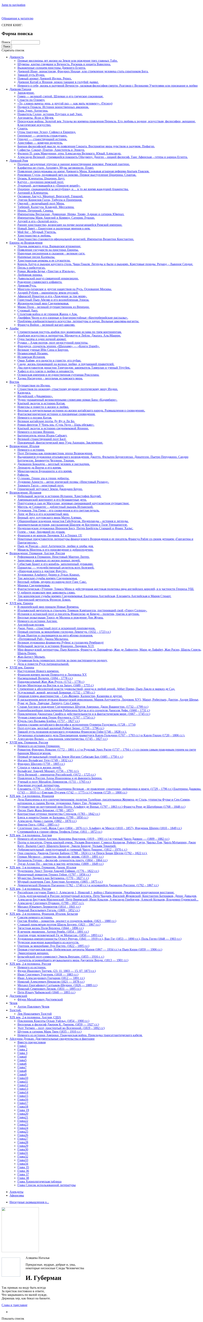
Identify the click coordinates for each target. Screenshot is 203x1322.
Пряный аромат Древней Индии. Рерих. (44, 78)
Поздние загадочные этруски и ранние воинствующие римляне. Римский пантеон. (73, 164)
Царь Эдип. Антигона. (32, 110)
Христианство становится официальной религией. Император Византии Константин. (75, 239)
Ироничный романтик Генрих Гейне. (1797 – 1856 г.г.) (54, 874)
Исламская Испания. (31, 357)
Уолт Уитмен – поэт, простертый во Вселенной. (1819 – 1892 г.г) (61, 1028)
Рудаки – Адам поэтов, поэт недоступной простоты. (52, 342)
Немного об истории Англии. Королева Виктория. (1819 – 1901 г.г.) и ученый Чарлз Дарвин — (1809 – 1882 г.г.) (93, 838)
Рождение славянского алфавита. (39, 282)
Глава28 (22, 1142)
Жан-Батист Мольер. (31, 656)
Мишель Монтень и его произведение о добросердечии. (55, 549)
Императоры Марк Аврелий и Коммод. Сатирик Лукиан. (56, 217)
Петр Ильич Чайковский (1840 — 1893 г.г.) (46, 992)
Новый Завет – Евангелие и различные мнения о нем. (53, 228)
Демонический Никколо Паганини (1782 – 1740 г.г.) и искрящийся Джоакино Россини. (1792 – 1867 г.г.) (88, 885)
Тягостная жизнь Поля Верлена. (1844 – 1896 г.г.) (50, 928)
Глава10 (22, 1078)
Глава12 (22, 1085)
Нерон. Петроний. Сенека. (35, 210)
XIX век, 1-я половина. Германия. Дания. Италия (43, 867)
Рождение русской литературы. (38, 785)
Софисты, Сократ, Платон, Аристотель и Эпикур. (51, 150)
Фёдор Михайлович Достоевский (40, 999)
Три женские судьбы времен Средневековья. (47, 578)
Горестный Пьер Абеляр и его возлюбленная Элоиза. (53, 299)
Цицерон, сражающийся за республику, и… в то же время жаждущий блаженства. (73, 189)
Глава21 (22, 1117)
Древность (17, 57)
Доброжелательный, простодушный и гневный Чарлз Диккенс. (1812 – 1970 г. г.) (72, 849)
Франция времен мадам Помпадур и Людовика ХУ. (52, 674)
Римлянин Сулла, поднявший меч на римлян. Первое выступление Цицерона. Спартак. (76, 175)
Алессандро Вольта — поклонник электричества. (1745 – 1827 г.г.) (62, 739)
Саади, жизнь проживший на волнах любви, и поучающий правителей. (65, 364)
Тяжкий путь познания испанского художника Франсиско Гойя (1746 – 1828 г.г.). (72, 731)
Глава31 (22, 1153)
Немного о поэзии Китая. (34, 417)
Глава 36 (23, 1170)
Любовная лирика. (30, 274)
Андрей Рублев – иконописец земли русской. (48, 292)
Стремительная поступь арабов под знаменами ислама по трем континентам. (69, 332)
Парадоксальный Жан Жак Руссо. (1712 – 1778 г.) (50, 681)
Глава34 (22, 1163)
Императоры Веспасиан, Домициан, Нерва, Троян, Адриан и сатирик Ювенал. (70, 214)
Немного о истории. (31, 449)
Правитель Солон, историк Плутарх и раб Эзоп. (50, 114)
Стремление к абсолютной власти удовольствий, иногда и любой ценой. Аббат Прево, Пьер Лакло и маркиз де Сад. (96, 689)
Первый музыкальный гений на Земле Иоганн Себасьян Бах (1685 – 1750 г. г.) (70, 756)
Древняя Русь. (26, 285)
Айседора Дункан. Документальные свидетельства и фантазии (52, 1038)
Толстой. (15, 1010)
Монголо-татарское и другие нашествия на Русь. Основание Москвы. (64, 289)
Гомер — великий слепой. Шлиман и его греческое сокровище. (60, 96)
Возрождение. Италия (24, 446)
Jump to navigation (13, 5)
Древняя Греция (20, 89)
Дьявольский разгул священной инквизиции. (48, 278)
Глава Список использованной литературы (46, 1185)
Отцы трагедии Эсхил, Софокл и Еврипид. (46, 132)
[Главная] (11, 1267)
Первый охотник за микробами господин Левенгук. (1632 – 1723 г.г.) (64, 631)
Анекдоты (16, 1191)
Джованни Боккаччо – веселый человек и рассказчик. (53, 464)
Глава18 (22, 1106)
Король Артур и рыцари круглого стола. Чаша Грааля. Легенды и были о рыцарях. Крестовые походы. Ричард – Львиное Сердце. (105, 264)
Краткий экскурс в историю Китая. (41, 403)
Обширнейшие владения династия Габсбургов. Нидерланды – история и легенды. (73, 521)
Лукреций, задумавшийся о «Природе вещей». (48, 185)
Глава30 (22, 1149)
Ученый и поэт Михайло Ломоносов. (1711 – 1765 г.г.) (54, 781)
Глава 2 (22, 1049)
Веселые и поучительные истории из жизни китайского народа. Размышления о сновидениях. (81, 410)
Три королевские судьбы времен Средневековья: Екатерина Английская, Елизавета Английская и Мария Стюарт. (94, 596)
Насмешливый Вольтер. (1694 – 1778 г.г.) (45, 678)
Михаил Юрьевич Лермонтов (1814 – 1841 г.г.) (48, 906)
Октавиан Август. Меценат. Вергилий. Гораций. (50, 196)
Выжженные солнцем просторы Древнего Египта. (51, 67)
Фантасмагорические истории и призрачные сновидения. (56, 414)
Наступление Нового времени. (38, 671)
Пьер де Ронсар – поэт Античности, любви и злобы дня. (55, 546)
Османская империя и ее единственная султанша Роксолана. (58, 374)
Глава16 (22, 1099)
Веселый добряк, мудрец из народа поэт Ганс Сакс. (52, 581)
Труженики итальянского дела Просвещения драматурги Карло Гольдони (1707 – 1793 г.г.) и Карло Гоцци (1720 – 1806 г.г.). (101, 735)
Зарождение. (25, 92)
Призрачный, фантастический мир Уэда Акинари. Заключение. (60, 442)
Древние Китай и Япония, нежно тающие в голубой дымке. (58, 82)
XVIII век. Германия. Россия (29, 742)
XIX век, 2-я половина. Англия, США (35, 1017)
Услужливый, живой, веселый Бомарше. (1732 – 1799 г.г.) (56, 692)
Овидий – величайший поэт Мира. (41, 203)
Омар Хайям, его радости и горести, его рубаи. (49, 360)
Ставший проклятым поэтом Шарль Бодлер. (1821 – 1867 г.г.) (58, 924)
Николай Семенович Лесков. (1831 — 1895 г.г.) (49, 988)
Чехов (13, 1003)
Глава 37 (23, 1174)
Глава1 (22, 1046)
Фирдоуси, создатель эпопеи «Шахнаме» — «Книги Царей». (58, 346)
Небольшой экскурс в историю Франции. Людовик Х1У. (55, 646)
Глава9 (22, 1074)
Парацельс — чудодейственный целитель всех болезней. (55, 567)
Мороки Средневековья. (33, 585)
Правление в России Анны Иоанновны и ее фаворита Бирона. (59, 778)
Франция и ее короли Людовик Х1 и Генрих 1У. (49, 535)
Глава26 (22, 1135)
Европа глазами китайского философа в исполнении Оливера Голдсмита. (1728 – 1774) (76, 724)
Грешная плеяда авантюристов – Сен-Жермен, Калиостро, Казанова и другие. (70, 696)
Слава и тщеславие (14, 1305)
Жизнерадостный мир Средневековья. (43, 303)
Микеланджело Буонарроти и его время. (44, 471)
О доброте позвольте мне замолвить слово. (46, 592)
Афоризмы (17, 1195)
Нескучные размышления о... (29, 1202)
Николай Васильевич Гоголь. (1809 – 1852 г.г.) (48, 910)
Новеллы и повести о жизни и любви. (43, 407)
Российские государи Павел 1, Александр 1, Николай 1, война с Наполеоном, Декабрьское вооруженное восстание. (95, 892)
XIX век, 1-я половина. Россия (30, 888)
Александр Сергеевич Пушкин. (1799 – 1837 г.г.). (50, 903)
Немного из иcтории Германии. (38, 746)
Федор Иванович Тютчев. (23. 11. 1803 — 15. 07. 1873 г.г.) (56, 971)
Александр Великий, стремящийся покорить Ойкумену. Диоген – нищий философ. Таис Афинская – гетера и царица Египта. (102, 157)
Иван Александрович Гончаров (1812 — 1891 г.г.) (51, 978)
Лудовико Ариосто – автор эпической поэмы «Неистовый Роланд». (63, 482)
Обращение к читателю (17, 18)
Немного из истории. (31, 967)
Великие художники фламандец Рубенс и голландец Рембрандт (60, 642)
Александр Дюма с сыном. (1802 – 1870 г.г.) (47, 821)
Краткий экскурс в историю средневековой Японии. (53, 428)
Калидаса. (24, 392)
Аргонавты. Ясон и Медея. (35, 117)
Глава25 (22, 1131)
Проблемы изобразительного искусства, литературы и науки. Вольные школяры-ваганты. (78, 321)
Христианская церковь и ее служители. (44, 260)
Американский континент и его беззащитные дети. (52, 499)
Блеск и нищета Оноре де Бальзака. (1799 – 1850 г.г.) (52, 817)
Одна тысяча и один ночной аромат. (41, 339)
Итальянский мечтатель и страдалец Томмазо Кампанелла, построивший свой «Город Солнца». (82, 610)
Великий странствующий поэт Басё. (41, 439)
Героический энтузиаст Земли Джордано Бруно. (50, 489)
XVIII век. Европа (22, 667)
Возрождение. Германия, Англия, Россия (37, 553)
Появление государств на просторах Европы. (48, 249)
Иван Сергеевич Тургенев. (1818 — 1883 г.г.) (47, 974)
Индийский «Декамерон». (35, 396)
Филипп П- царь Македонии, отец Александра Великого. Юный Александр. (69, 153)
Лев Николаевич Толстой (34, 1013)
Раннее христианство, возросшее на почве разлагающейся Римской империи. (69, 224)
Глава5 (22, 1060)
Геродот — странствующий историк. (42, 139)
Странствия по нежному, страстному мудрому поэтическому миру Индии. (67, 389)
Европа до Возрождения (26, 242)
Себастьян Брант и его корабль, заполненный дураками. (55, 564)
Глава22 (22, 1120)
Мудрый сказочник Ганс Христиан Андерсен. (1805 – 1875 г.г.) (60, 881)
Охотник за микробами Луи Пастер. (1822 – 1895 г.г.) (53, 946)
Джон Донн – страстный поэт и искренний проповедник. (56, 628)
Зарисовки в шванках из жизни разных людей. (48, 560)
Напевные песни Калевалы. (36, 257)
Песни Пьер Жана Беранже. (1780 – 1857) (45, 810)
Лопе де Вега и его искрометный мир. (43, 514)
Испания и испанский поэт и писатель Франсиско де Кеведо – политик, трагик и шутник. (78, 614)
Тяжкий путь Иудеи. (31, 75)
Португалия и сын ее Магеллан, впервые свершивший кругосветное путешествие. (73, 503)
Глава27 (22, 1138)
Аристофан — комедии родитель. (40, 142)
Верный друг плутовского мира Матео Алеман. (49, 517)
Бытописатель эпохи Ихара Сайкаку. (42, 435)
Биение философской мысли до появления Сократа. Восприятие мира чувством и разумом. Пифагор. (86, 146)
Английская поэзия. (30, 624)
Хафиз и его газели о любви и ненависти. (45, 371)
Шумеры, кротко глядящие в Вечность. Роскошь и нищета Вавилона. (64, 64)
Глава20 (22, 1113)
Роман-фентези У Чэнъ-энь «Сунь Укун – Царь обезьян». (55, 424)
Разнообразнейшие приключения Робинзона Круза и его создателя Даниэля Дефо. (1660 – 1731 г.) (83, 710)
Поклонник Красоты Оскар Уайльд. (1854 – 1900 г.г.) (53, 1021)
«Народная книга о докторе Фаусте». (42, 571)
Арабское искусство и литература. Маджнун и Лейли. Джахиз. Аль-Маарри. (69, 335)
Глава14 (22, 1092)
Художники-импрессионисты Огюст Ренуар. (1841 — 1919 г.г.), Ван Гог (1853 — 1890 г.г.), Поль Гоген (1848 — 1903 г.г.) (99, 938)
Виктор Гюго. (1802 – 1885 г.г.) (38, 824)
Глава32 (22, 1156)
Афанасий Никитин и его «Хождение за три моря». (52, 296)
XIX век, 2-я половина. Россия (30, 963)
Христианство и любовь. (34, 235)
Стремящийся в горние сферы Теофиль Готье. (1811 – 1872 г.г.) (59, 831)
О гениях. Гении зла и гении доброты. (43, 478)
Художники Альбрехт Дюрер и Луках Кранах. (48, 574)
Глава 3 (22, 1053)
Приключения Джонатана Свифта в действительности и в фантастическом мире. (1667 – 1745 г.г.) (83, 714)
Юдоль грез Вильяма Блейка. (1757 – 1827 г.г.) (48, 721)
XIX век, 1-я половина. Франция (32, 796)
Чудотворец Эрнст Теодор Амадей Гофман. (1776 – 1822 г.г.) (58, 871)
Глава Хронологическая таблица (39, 1181)
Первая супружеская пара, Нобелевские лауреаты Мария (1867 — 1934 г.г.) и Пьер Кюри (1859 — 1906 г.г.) (89, 949)
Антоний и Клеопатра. (32, 192)
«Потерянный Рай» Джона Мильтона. (43, 639)
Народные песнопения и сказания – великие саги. (51, 253)
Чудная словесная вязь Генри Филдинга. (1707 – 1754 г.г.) (56, 717)
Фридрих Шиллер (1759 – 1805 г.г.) (41, 764)
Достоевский (18, 996)
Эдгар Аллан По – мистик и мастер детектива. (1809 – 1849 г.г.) (60, 863)
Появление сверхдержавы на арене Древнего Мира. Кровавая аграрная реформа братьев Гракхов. (83, 171)
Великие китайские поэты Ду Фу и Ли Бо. (46, 421)
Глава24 (22, 1128)
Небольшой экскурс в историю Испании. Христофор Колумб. (59, 496)
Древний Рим (19, 160)
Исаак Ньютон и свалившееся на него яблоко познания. (55, 635)
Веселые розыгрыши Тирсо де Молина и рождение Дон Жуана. (60, 617)
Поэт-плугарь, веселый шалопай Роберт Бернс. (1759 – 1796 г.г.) (60, 728)
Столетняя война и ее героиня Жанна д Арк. (47, 314)
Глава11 (22, 1081)
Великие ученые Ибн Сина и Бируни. (43, 349)
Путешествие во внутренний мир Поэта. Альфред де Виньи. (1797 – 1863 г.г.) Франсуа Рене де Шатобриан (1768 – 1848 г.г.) (101, 806)
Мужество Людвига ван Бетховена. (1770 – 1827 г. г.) (53, 878)
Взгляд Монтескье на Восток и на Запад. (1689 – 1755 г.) (55, 685)
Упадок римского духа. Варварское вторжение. (49, 246)
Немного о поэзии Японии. (36, 432)
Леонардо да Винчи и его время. (39, 467)
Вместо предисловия (31, 1042)
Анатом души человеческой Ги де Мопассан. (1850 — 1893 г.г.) (60, 935)
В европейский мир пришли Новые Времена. (48, 606)
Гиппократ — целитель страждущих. (42, 135)
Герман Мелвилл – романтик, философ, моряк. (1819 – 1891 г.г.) (60, 856)
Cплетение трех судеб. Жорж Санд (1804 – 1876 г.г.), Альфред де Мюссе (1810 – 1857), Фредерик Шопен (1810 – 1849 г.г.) (99, 828)
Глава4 (22, 1056)
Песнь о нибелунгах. (31, 267)
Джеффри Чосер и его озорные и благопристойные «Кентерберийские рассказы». (72, 317)
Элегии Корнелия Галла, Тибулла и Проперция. (49, 199)
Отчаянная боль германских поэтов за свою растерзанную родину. (62, 660)
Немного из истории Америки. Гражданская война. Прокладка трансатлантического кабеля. (80, 1035)
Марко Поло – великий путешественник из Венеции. (53, 307)
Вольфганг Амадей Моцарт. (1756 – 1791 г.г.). (48, 771)
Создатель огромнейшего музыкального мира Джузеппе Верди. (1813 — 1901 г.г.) (72, 960)
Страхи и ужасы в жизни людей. (39, 767)
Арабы (14, 328)
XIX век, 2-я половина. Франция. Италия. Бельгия (44, 913)
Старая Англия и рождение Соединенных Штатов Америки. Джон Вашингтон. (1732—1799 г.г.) (82, 706)
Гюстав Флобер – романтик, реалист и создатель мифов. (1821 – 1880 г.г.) (66, 921)
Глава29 (22, 1145)
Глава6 (22, 1063)
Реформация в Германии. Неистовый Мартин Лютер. (53, 556)
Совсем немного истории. (35, 917)
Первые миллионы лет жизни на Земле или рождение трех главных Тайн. (67, 60)
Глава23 (22, 1124)
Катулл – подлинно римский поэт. (40, 182)
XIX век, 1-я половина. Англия (31, 835)
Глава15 (22, 1096)
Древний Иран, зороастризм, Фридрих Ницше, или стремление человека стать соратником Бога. (82, 71)
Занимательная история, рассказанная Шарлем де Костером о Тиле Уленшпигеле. (72, 524)
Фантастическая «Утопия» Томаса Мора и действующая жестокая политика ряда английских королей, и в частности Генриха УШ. (105, 589)
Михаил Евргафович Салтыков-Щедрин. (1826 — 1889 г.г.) (57, 985)
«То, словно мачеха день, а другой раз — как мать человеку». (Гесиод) (64, 103)
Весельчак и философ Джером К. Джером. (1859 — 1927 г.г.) (58, 1024)
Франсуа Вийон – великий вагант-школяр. (46, 324)
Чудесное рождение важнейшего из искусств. (48, 942)
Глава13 (22, 1088)
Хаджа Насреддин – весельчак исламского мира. (50, 378)
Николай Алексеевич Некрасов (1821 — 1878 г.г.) (50, 981)
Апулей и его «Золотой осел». (37, 221)
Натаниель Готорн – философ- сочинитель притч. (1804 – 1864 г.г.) (62, 860)
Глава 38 (23, 1178)
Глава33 (22, 1160)
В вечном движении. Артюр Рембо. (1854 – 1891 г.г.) (53, 931)
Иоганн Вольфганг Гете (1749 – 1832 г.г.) (45, 760)
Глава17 (22, 1103)
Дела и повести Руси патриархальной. (43, 664)
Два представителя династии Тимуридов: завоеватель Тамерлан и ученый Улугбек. (73, 367)
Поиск (6, 42)
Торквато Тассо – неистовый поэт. (40, 485)
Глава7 (22, 1067)
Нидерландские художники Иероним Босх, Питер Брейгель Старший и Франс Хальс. (75, 528)
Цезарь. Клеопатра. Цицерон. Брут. (41, 178)
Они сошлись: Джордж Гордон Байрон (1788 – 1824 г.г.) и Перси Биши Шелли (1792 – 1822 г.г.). (82, 853)
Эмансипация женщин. (33, 953)
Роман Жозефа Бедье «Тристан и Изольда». (46, 271)
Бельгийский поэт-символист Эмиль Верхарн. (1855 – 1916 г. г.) (60, 956)
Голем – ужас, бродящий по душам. (41, 531)
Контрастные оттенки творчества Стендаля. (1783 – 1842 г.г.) (58, 813)
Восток (14, 382)
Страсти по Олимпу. (31, 100)
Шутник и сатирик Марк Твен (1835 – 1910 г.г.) (49, 1031)
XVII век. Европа (21, 603)
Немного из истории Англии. (37, 621)
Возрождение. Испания (25, 492)
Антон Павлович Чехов (33, 1006)
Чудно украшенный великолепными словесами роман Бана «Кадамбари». (67, 399)
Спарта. (22, 128)
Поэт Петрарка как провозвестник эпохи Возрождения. (55, 453)
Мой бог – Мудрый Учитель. (36, 232)
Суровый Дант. (27, 310)
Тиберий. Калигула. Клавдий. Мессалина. (45, 207)
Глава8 (22, 1071)
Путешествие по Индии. (34, 385)
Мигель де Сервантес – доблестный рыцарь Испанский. (55, 506)
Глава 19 (23, 1110)
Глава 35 (23, 1167)
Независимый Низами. (32, 353)
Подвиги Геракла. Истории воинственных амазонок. (53, 107)
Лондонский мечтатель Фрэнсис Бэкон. (44, 599)
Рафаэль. (23, 474)
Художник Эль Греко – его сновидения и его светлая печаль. (58, 510)
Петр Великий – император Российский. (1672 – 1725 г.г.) (56, 774)
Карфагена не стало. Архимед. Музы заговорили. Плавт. (55, 167)
